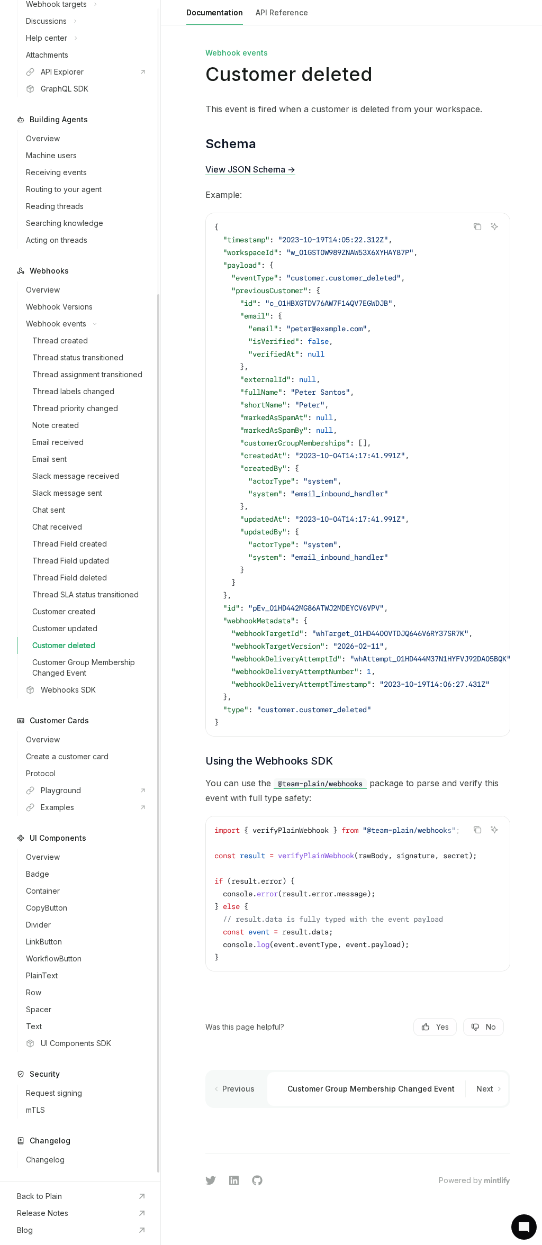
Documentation (214, 12)
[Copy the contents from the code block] (477, 226)
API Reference (282, 12)
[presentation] (80, 590)
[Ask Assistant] (494, 226)
